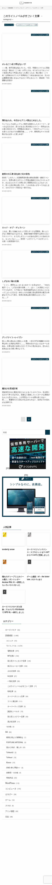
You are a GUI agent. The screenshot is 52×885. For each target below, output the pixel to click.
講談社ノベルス (15, 711)
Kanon (10, 762)
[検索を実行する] (47, 432)
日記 (9, 816)
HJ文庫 (12, 676)
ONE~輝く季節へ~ (14, 767)
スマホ (9, 805)
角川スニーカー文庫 (17, 666)
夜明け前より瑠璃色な (16, 737)
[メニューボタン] (3, 3)
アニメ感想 (11, 811)
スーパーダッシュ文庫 (17, 696)
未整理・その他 (13, 772)
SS (8, 732)
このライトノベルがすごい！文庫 (22, 686)
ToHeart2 (11, 752)
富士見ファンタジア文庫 (19, 661)
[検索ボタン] (49, 3)
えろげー (10, 794)
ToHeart (11, 757)
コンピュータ (13, 788)
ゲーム (10, 799)
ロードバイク (12, 629)
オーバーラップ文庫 (16, 706)
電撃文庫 (13, 651)
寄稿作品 (11, 777)
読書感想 (12, 635)
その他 (10, 726)
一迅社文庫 (13, 681)
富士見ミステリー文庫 (17, 716)
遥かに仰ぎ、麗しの (15, 747)
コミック (11, 640)
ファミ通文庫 (14, 701)
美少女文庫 (13, 721)
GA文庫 (11, 691)
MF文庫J (13, 656)
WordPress (12, 783)
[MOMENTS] (26, 3)
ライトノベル (9, 25)
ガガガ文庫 (13, 671)
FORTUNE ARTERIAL (16, 742)
